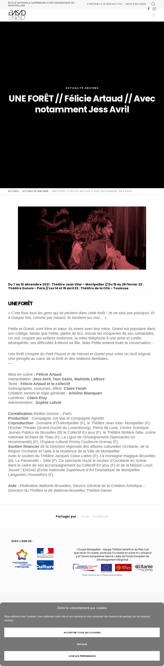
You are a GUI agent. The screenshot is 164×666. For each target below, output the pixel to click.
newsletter (104, 4)
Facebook (100, 516)
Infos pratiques (136, 4)
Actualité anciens (82, 88)
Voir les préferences (82, 656)
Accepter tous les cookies (82, 632)
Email (85, 516)
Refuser (82, 644)
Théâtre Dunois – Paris (26, 288)
